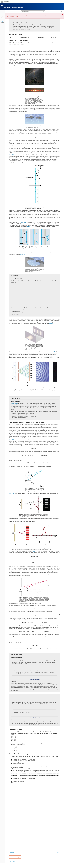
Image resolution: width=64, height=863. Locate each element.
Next (58, 852)
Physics (4, 5)
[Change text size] (61, 11)
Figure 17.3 (14, 106)
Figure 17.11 (11, 520)
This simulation (14, 403)
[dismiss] (62, 14)
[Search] (43, 11)
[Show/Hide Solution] (34, 679)
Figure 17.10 (11, 493)
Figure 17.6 (22, 254)
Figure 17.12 (35, 551)
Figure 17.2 (12, 57)
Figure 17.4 (11, 154)
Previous (12, 852)
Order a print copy (14, 857)
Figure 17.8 (52, 351)
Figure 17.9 (11, 439)
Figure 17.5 (23, 222)
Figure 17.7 (51, 323)
